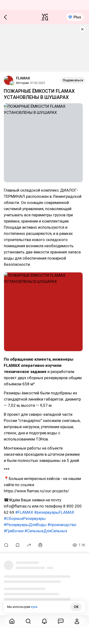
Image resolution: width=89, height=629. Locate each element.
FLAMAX (23, 78)
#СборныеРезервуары (25, 518)
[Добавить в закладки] (17, 545)
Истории (22, 83)
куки (34, 607)
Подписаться (73, 80)
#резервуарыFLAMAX (54, 512)
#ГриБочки (13, 530)
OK (76, 607)
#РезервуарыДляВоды (25, 524)
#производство (61, 524)
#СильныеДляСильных (45, 530)
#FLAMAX (24, 512)
